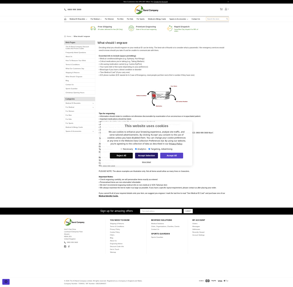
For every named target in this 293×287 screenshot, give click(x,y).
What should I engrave (74, 76)
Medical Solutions (157, 223)
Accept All (172, 155)
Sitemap (113, 252)
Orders (194, 223)
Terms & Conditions (73, 64)
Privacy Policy (115, 229)
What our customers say (75, 68)
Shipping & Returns (73, 72)
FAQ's (112, 235)
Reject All (121, 155)
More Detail (146, 162)
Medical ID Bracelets (78, 19)
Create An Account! (161, 2)
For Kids (130, 19)
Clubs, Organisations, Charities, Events (165, 226)
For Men (120, 19)
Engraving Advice (116, 243)
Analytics (141, 149)
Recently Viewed (198, 232)
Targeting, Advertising (161, 149)
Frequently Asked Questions (76, 52)
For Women (109, 19)
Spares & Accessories (178, 19)
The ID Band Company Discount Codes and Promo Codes (77, 47)
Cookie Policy (115, 232)
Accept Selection (146, 155)
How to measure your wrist (76, 60)
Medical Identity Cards (108, 196)
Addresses (196, 229)
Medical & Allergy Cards (157, 19)
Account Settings (198, 235)
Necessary (128, 149)
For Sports (141, 19)
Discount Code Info (117, 246)
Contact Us (196, 19)
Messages (196, 226)
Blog (67, 80)
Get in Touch (114, 249)
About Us (69, 56)
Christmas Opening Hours (75, 92)
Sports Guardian (71, 88)
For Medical (95, 19)
